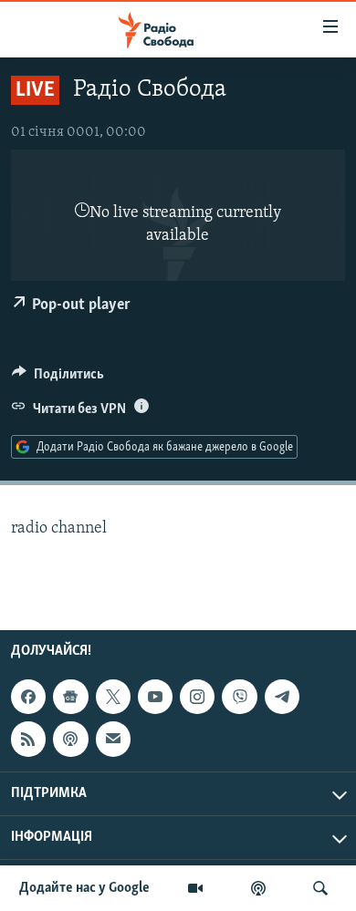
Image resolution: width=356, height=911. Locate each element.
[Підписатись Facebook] (28, 696)
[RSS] (28, 738)
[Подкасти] (258, 888)
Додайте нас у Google (84, 888)
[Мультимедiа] (195, 888)
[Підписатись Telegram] (282, 696)
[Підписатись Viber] (239, 696)
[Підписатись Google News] (70, 696)
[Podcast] (70, 738)
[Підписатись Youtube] (155, 696)
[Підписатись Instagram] (197, 696)
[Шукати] (320, 888)
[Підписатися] (113, 738)
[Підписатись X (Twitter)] (113, 696)
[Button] (58, 378)
